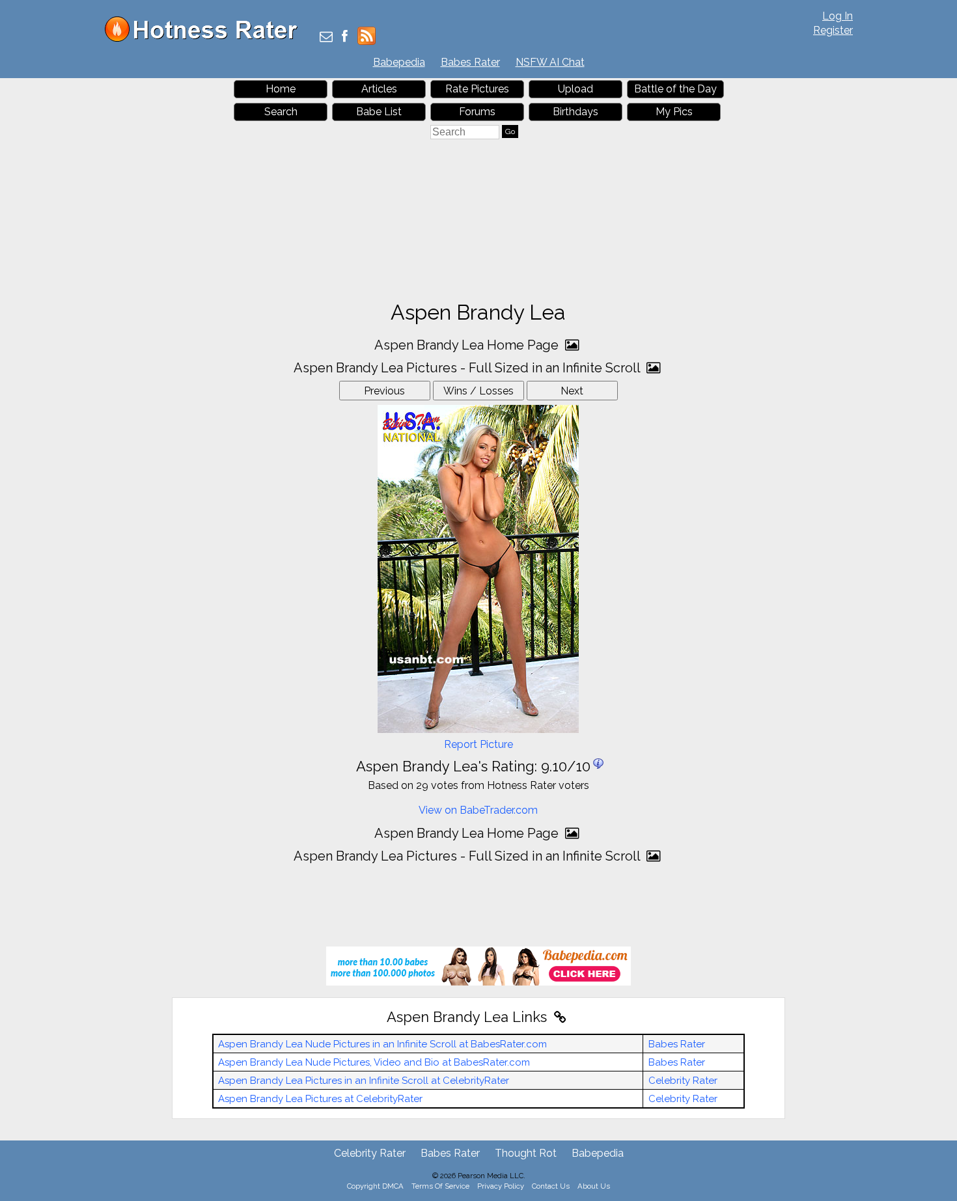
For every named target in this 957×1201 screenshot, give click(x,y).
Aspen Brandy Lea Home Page (468, 345)
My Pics (674, 111)
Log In (837, 16)
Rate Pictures (477, 89)
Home (281, 89)
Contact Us (551, 1186)
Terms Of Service (440, 1186)
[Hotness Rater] (205, 39)
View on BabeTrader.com (478, 810)
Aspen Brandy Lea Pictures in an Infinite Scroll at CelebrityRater (363, 1080)
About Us (593, 1186)
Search (281, 111)
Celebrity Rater (682, 1080)
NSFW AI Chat (550, 62)
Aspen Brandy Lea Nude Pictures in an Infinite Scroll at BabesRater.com (382, 1044)
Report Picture (478, 744)
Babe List (379, 111)
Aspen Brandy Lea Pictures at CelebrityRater (320, 1099)
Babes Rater (470, 62)
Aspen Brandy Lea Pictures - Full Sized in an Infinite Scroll (468, 368)
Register (833, 30)
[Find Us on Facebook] (345, 37)
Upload (575, 89)
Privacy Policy (500, 1186)
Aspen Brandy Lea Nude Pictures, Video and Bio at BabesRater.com (374, 1062)
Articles (379, 89)
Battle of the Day (675, 89)
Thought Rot (526, 1153)
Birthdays (575, 111)
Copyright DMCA (375, 1186)
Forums (477, 111)
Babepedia (399, 62)
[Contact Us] (326, 37)
